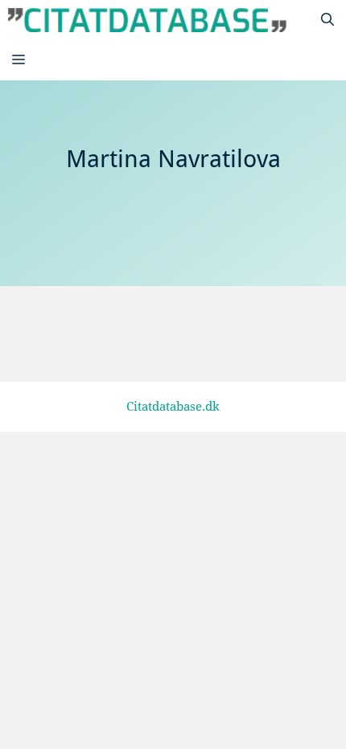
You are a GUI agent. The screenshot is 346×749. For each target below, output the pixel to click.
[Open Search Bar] (327, 20)
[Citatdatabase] (147, 20)
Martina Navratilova (137, 329)
